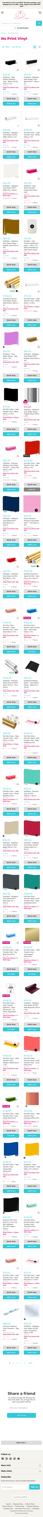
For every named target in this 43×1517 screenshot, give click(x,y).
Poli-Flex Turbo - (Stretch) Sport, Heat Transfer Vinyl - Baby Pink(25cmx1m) (31, 739)
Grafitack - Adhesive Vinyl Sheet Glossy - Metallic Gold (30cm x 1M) (11, 244)
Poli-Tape (26, 252)
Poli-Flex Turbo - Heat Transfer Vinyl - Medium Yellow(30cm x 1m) (11, 1061)
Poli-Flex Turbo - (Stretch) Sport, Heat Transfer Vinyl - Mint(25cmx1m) (31, 1223)
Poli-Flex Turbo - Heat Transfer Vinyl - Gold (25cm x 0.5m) (11, 738)
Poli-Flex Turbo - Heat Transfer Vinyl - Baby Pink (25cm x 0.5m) (32, 1277)
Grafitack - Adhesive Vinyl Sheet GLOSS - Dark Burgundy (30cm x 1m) (32, 1006)
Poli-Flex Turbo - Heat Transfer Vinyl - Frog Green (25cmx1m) (11, 1116)
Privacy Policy (19, 1506)
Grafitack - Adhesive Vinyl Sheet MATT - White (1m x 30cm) (10, 188)
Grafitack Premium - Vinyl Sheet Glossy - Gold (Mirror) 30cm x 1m (10, 302)
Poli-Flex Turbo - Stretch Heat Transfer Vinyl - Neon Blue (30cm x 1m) (32, 628)
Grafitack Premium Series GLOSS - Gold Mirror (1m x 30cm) (31, 576)
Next (30, 1363)
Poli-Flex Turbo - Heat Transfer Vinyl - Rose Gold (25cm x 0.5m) (11, 1277)
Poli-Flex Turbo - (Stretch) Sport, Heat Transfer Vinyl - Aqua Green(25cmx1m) (31, 899)
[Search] (39, 23)
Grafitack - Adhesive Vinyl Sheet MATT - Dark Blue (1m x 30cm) (10, 521)
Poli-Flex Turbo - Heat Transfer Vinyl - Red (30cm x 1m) (32, 465)
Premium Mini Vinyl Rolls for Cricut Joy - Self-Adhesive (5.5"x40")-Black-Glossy (10, 1224)
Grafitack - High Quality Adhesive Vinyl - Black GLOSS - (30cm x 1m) (11, 80)
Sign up (34, 1487)
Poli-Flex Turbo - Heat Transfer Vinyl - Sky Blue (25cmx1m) (11, 952)
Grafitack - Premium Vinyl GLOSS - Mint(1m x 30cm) (31, 793)
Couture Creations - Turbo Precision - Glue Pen (11, 1328)
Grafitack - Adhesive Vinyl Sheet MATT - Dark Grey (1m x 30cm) (10, 899)
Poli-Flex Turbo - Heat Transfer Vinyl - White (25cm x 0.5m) (32, 301)
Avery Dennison (28, 527)
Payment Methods (32, 1506)
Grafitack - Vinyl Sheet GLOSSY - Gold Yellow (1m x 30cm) (32, 1167)
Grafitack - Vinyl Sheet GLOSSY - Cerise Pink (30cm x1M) (30, 189)
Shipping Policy (18, 1504)
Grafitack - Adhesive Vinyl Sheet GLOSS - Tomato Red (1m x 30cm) (31, 846)
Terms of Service (7, 1506)
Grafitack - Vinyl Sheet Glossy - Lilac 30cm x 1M (10, 356)
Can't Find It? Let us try (22, 1508)
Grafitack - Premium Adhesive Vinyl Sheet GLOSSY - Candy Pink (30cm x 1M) (11, 466)
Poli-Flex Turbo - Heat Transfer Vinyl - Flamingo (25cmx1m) (32, 1116)
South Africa (20, 1497)
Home (3, 33)
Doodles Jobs (8, 1508)
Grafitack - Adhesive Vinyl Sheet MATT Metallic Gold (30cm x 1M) (32, 357)
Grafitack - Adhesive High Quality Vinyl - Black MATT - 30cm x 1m (31, 80)
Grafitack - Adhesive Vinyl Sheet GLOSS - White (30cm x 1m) (10, 135)
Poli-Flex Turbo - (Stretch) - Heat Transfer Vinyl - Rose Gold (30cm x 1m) (10, 628)
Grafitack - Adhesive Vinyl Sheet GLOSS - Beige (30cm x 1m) (10, 845)
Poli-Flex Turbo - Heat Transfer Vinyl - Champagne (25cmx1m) (32, 953)
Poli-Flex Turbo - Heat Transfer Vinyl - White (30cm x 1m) (32, 135)
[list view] (39, 47)
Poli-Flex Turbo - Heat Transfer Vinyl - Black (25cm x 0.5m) (11, 411)
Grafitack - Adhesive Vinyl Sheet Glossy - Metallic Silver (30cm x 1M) (31, 413)
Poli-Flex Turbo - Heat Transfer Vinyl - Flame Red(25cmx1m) (11, 793)
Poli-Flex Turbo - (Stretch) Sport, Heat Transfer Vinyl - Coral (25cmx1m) (31, 1061)
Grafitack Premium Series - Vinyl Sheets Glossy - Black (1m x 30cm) (31, 684)
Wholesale (36, 1508)
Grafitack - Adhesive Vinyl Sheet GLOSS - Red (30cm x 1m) (10, 576)
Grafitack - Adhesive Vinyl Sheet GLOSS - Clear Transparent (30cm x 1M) (31, 1329)
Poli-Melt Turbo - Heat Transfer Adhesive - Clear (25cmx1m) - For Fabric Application (9, 1007)
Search (8, 1504)
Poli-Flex (26, 139)
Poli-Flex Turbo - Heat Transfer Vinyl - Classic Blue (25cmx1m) (11, 1168)
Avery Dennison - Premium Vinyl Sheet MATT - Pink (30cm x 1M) (31, 521)
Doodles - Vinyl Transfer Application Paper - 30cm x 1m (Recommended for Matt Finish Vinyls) (31, 245)
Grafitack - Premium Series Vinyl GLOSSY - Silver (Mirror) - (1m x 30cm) (11, 684)
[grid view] (34, 47)
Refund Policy (29, 1504)
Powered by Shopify (21, 1513)
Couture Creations (8, 1332)
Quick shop (11, 98)
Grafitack (5, 86)
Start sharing (21, 1415)
